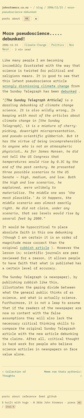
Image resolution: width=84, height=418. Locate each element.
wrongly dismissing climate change (35, 86)
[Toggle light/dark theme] (36, 18)
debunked (69, 91)
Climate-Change (35, 45)
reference (29, 396)
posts (6, 18)
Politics (57, 45)
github (52, 396)
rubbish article (34, 248)
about (16, 18)
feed (42, 396)
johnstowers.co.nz (15, 7)
